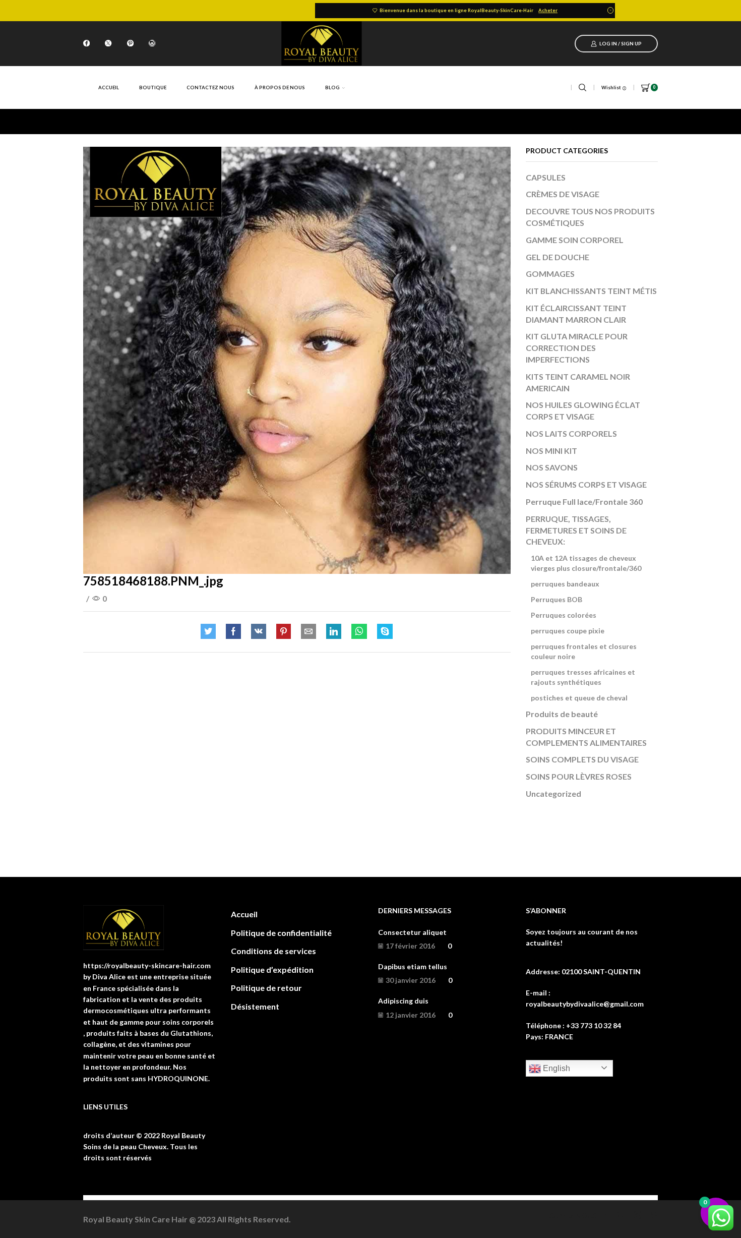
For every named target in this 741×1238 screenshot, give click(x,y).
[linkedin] (333, 631)
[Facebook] (86, 44)
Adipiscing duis (403, 1000)
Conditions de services (273, 951)
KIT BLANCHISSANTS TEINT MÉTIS (591, 291)
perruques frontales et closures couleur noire (584, 651)
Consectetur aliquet (412, 932)
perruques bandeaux (565, 583)
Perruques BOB (556, 599)
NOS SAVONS (552, 467)
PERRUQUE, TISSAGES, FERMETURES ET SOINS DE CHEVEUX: (576, 530)
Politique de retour (266, 987)
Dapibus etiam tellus (412, 966)
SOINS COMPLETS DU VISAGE (582, 759)
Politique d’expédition (272, 969)
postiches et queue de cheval (579, 697)
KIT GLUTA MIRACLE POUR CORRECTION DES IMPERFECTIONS (577, 347)
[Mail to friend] (308, 631)
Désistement (255, 1006)
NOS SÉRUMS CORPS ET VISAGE (586, 484)
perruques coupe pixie (567, 630)
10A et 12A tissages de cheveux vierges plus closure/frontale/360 (586, 563)
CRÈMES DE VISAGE (562, 194)
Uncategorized (553, 793)
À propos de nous (280, 87)
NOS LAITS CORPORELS (571, 433)
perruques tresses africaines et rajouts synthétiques (583, 677)
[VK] (258, 631)
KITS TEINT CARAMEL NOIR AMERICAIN (578, 382)
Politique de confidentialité (281, 932)
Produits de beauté (562, 714)
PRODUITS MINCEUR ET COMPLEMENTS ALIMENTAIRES (586, 736)
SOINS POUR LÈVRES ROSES (579, 776)
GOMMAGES (550, 273)
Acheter (548, 10)
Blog (332, 87)
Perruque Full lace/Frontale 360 (584, 501)
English (555, 1068)
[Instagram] (152, 44)
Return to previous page (617, 121)
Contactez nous (210, 87)
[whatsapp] (359, 631)
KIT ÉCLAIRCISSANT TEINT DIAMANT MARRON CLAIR (576, 313)
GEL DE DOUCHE (557, 257)
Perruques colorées (563, 615)
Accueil (108, 87)
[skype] (382, 631)
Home (94, 121)
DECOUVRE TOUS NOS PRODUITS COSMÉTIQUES (590, 216)
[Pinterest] (130, 44)
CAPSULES (546, 177)
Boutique (152, 87)
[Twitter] (108, 44)
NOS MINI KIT (551, 450)
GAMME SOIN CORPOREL (575, 240)
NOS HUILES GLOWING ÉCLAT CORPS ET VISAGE (583, 410)
